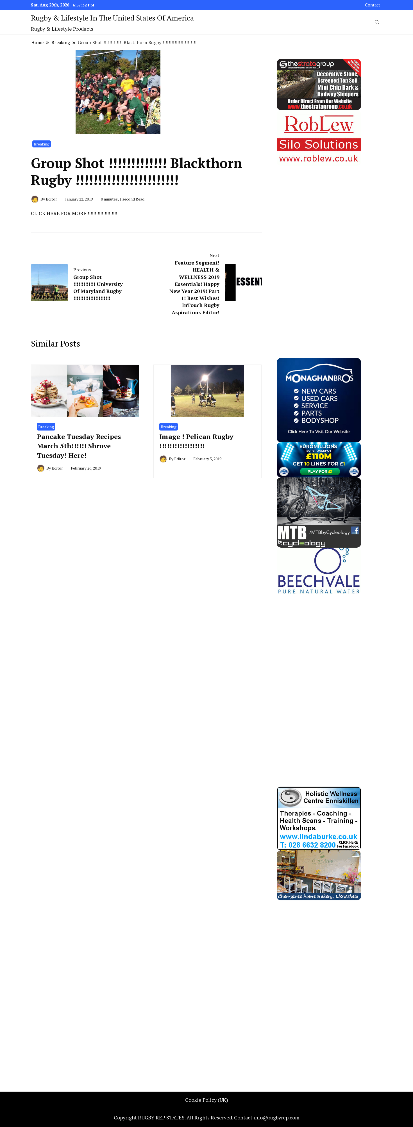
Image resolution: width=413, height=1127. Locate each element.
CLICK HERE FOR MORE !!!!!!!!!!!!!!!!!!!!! (74, 213)
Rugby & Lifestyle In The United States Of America (112, 17)
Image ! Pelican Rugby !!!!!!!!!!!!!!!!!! (196, 441)
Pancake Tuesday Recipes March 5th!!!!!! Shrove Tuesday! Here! (79, 446)
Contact (372, 5)
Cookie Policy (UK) (206, 1099)
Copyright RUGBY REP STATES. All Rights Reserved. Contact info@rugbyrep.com (206, 1117)
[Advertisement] (319, 250)
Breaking (41, 144)
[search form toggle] (377, 22)
